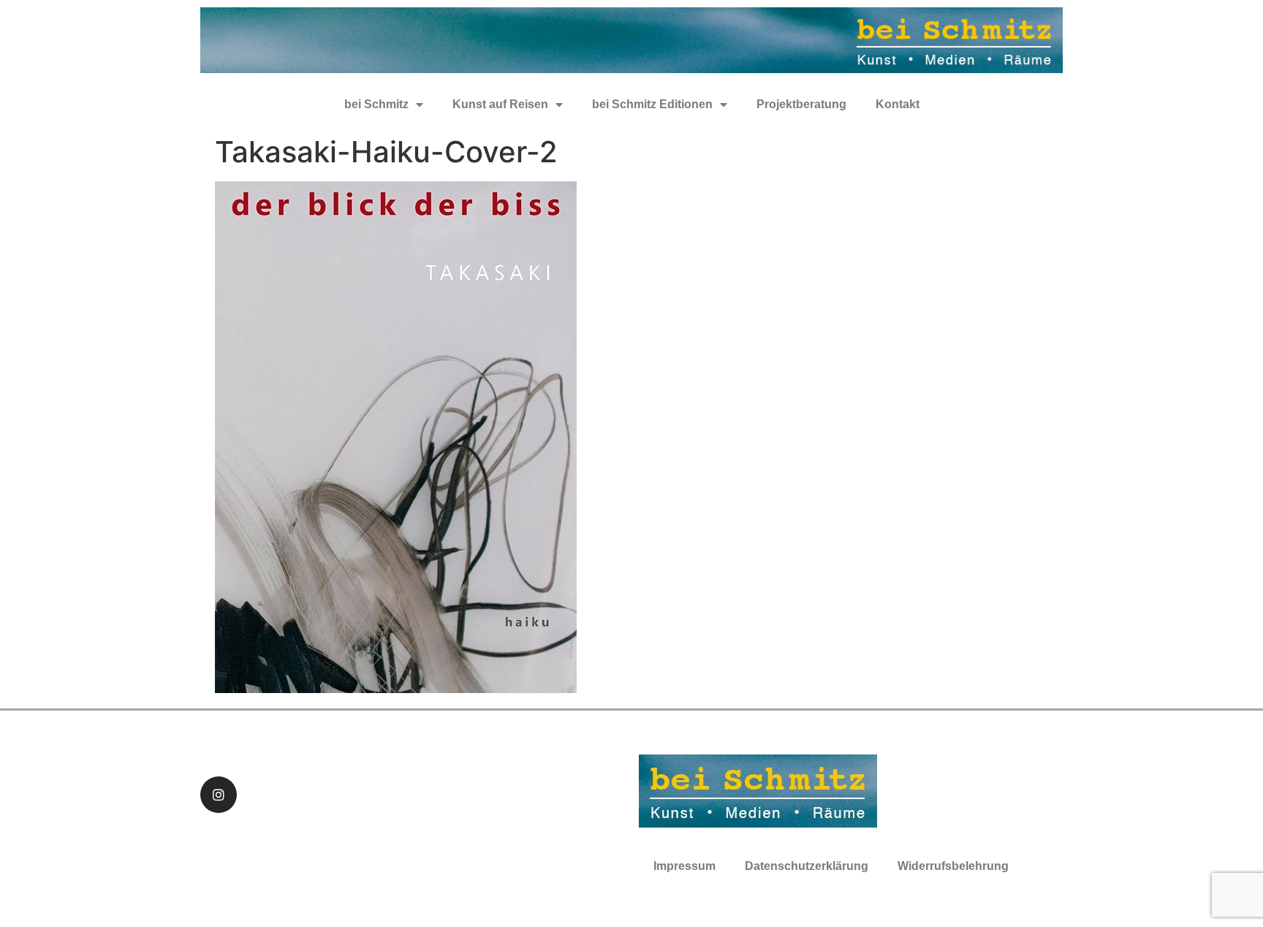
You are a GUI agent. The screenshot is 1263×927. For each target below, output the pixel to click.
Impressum (684, 866)
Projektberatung (801, 104)
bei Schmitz (376, 104)
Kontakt (897, 104)
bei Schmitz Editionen (652, 104)
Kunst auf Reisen (500, 104)
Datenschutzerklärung (806, 866)
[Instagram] (218, 794)
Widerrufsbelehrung (953, 866)
